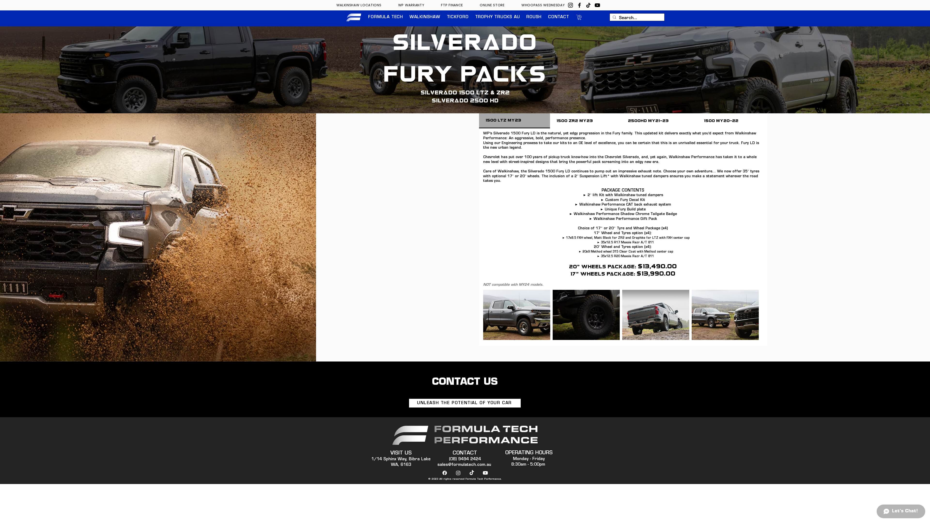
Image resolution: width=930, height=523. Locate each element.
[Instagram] (570, 5)
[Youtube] (485, 473)
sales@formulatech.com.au (464, 465)
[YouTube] (597, 5)
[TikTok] (588, 5)
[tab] (514, 120)
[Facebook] (579, 5)
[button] (385, 17)
